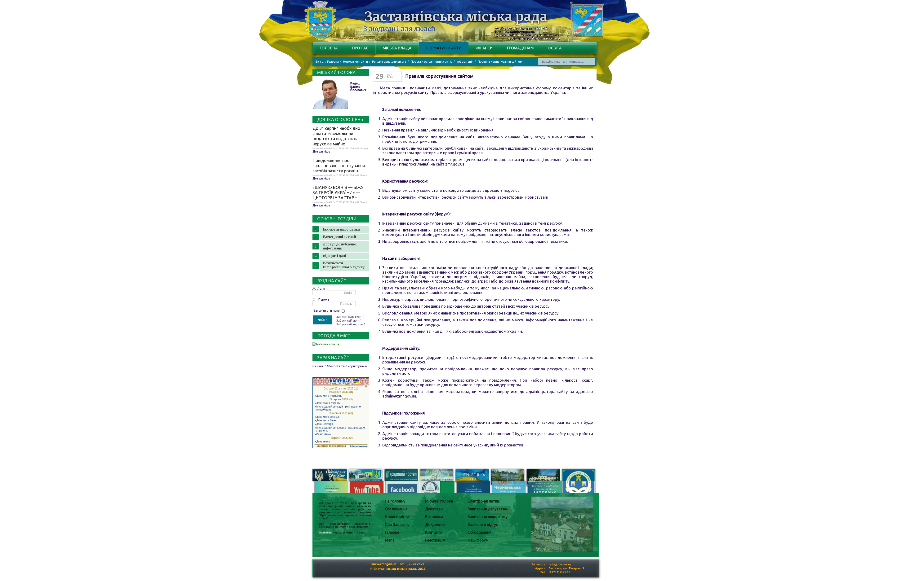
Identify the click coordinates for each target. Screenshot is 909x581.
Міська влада (397, 48)
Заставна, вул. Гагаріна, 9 (566, 568)
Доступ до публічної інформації (340, 246)
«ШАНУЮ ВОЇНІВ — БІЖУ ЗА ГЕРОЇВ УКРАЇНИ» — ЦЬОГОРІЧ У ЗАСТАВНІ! (338, 192)
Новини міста (397, 517)
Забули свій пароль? (350, 324)
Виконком (434, 517)
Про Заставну (397, 524)
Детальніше (321, 151)
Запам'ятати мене (327, 310)
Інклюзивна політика (341, 229)
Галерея (392, 532)
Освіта (555, 48)
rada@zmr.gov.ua (522, 31)
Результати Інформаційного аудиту (344, 265)
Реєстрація (435, 540)
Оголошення (396, 509)
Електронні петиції (339, 237)
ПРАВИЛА (325, 532)
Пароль (323, 299)
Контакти (433, 532)
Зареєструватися (349, 316)
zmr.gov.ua (454, 164)
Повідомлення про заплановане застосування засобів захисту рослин (338, 165)
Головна (329, 48)
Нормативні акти (443, 48)
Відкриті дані (334, 256)
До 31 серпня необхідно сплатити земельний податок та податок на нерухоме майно (336, 136)
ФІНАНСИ (484, 48)
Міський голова (439, 501)
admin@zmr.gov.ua (399, 396)
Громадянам (520, 48)
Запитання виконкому (488, 517)
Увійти (322, 320)
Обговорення (479, 532)
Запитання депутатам (488, 509)
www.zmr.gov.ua (384, 564)
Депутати (434, 509)
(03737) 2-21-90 (559, 572)
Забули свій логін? (349, 320)
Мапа (390, 540)
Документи (435, 524)
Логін (321, 288)
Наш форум (478, 540)
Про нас (360, 48)
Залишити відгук (483, 524)
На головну (395, 501)
